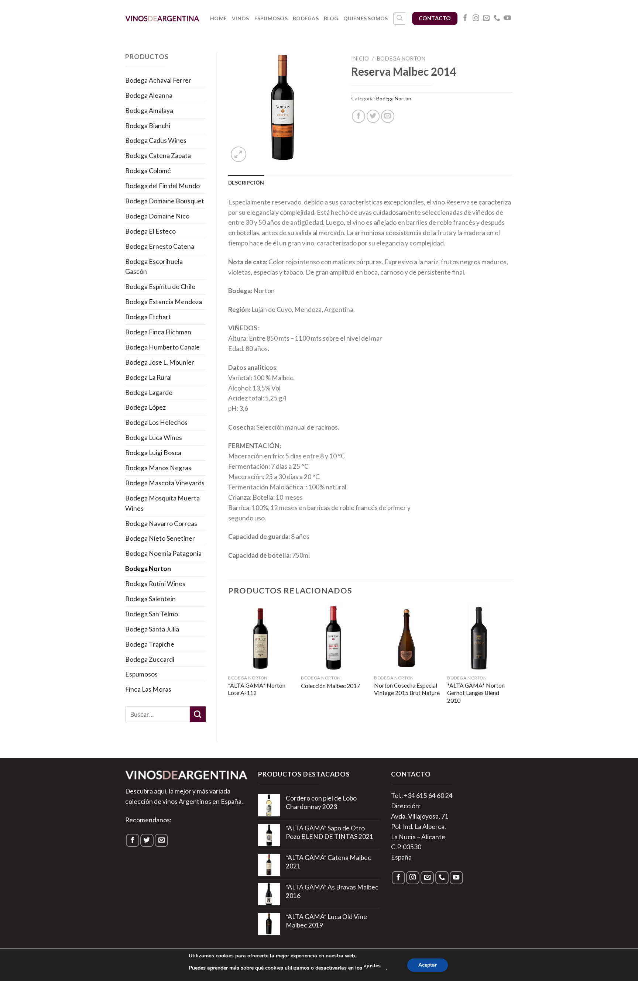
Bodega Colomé (148, 171)
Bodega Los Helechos (156, 422)
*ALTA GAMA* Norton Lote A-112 (256, 689)
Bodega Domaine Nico (157, 216)
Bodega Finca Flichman (158, 332)
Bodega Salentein (150, 599)
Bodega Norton (148, 568)
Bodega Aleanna (148, 95)
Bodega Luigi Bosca (153, 453)
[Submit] (198, 714)
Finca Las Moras (148, 689)
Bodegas (306, 18)
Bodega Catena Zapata (158, 155)
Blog (331, 18)
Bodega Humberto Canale (162, 347)
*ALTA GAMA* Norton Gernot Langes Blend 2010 (476, 693)
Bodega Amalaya (149, 110)
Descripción (246, 182)
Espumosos (271, 18)
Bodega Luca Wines (153, 437)
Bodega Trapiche (149, 644)
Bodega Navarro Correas (161, 523)
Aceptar (427, 964)
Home (218, 18)
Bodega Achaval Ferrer (158, 80)
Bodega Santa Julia (152, 629)
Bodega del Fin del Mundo (162, 186)
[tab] (246, 182)
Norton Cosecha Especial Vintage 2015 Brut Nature (407, 689)
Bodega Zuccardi (149, 659)
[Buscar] (399, 18)
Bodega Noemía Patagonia (163, 553)
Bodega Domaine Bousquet (164, 201)
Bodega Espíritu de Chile (160, 286)
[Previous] (228, 662)
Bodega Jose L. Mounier (159, 362)
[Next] (512, 662)
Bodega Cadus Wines (155, 140)
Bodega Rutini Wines (155, 584)
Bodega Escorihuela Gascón (154, 267)
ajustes (372, 965)
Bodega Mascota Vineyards (165, 483)
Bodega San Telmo (151, 614)
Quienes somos (365, 18)
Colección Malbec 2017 (330, 685)
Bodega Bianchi (147, 126)
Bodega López (145, 407)
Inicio (360, 58)
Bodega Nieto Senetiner (160, 538)
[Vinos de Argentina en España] (162, 18)
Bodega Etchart (148, 317)
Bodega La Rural (148, 377)
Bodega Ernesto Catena (159, 246)
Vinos (240, 18)
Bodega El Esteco (150, 231)
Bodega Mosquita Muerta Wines (162, 503)
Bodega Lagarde (148, 392)
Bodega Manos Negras (158, 468)
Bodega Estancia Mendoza (163, 302)
